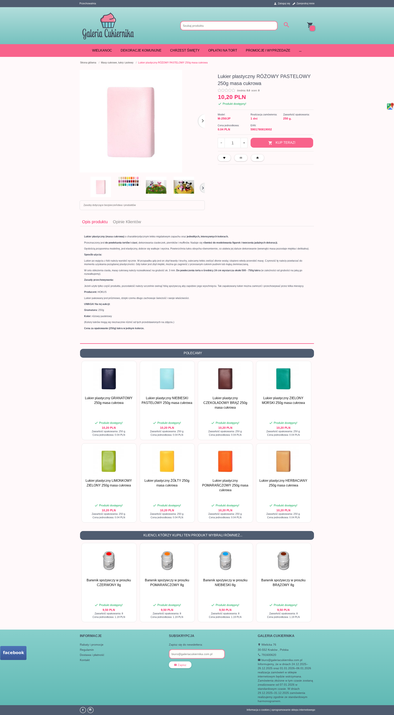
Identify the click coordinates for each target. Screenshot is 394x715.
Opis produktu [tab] (95, 222)
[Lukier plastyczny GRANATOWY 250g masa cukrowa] (109, 378)
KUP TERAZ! (285, 142)
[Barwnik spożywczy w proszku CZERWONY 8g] (109, 560)
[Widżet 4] (390, 106)
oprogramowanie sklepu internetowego (293, 709)
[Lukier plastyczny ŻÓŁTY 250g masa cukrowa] (167, 461)
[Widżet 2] (13, 653)
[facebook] (83, 710)
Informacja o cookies (258, 709)
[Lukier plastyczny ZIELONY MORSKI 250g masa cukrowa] (283, 378)
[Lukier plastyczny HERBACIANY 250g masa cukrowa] (283, 461)
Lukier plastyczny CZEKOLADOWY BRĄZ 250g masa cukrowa (225, 402)
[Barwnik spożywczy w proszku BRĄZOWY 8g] (283, 560)
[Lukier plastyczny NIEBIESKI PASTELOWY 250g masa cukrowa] (167, 378)
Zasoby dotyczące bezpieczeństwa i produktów (110, 205)
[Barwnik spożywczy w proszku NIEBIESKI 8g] (225, 560)
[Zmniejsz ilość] (221, 143)
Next (202, 188)
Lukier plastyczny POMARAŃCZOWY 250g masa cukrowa (225, 485)
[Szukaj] (286, 25)
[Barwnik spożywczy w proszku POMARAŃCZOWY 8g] (167, 560)
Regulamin (87, 649)
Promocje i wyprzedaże (268, 50)
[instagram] (90, 710)
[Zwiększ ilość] (244, 143)
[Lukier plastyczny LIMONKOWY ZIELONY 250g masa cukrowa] (109, 461)
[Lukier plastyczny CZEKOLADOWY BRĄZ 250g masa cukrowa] (225, 378)
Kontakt (85, 660)
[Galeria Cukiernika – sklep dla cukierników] (108, 25)
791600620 (268, 654)
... (300, 50)
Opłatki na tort (222, 50)
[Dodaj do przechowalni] (130, 366)
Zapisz (181, 665)
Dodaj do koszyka (110, 434)
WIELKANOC (102, 50)
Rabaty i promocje (91, 644)
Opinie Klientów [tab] (127, 222)
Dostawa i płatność (92, 654)
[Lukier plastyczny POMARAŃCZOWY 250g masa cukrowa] (225, 461)
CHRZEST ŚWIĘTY (185, 50)
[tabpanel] (197, 284)
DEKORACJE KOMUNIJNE (141, 50)
